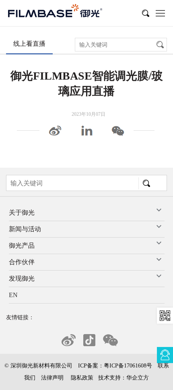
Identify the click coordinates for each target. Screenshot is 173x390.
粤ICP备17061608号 (128, 366)
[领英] (86, 130)
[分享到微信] (118, 130)
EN (13, 294)
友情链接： (20, 317)
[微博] (55, 130)
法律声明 (52, 378)
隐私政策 (82, 378)
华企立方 (137, 378)
